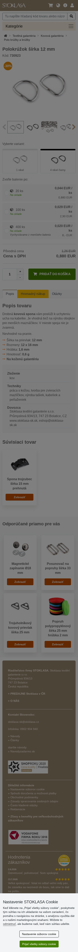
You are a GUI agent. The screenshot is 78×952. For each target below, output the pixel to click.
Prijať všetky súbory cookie (39, 944)
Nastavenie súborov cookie (39, 934)
